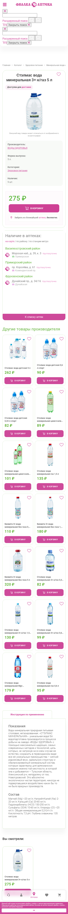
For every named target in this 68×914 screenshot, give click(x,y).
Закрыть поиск (18, 24)
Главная (6, 65)
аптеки (42, 217)
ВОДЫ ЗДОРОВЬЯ (17, 148)
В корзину (36, 208)
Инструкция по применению (27, 714)
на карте (9, 241)
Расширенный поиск (15, 20)
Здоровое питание (34, 65)
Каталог (18, 65)
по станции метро (38, 241)
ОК (34, 910)
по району (21, 241)
